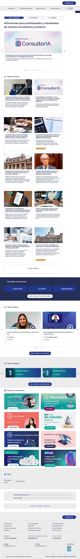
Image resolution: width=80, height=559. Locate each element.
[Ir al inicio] (10, 517)
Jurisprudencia (67, 289)
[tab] (25, 70)
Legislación (17, 289)
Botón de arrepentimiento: (21, 495)
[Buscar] (21, 3)
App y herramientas (33, 523)
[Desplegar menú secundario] (55, 3)
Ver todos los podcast (40, 384)
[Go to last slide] (2, 51)
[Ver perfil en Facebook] (5, 548)
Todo (14, 17)
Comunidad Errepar (57, 526)
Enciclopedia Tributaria (34, 530)
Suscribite (49, 409)
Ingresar (69, 3)
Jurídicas (52, 17)
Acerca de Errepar (57, 528)
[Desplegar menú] (5, 3)
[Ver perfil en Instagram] (18, 548)
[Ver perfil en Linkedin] (12, 548)
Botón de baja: (18, 498)
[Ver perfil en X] (8, 548)
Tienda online (7, 526)
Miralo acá (13, 409)
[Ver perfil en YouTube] (15, 548)
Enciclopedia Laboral (58, 523)
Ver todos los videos (40, 353)
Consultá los (40, 506)
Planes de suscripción (10, 528)
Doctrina (42, 289)
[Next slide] (64, 51)
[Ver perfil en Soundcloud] (22, 548)
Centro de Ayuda (56, 530)
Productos (7, 530)
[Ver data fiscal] (71, 548)
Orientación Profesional (34, 528)
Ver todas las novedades (40, 296)
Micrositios (31, 526)
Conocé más (13, 427)
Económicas (33, 17)
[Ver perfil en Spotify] (25, 548)
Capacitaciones (8, 523)
